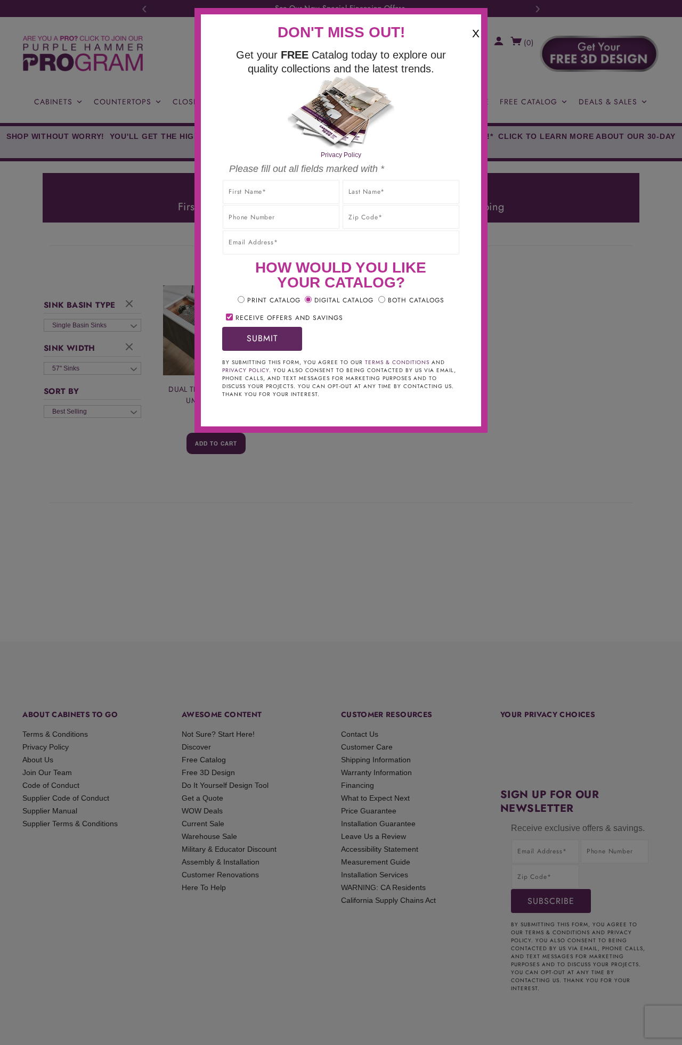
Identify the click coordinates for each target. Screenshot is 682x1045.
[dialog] (341, 522)
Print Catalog (274, 300)
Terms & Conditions (397, 362)
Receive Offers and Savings (289, 318)
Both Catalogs (416, 300)
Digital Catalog (344, 300)
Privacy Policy (341, 155)
